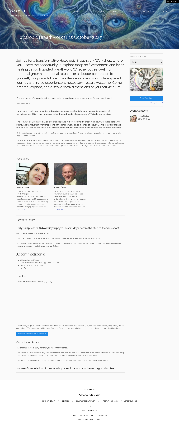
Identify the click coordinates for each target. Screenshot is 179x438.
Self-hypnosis (89, 389)
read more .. (21, 209)
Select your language (138, 57)
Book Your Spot (146, 98)
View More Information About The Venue (32, 334)
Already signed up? (156, 103)
